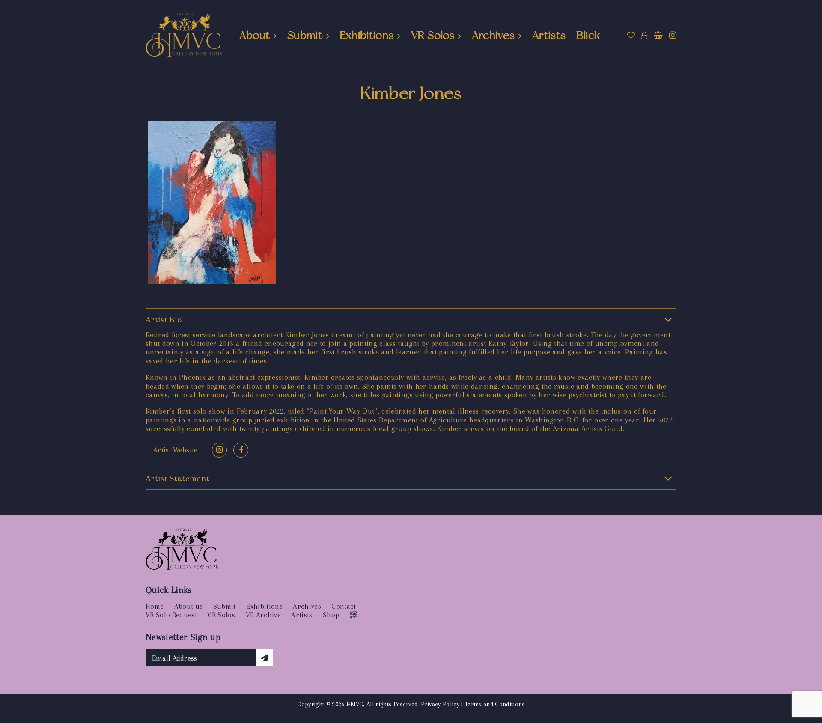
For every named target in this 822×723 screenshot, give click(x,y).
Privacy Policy (440, 704)
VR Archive (263, 615)
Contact (343, 606)
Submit (304, 35)
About (254, 35)
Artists (549, 35)
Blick (588, 35)
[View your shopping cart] (658, 35)
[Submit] (264, 657)
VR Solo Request (171, 615)
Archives (493, 35)
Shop (331, 615)
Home (155, 606)
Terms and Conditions (495, 704)
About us (188, 606)
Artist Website (175, 450)
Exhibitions (367, 35)
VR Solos (432, 35)
